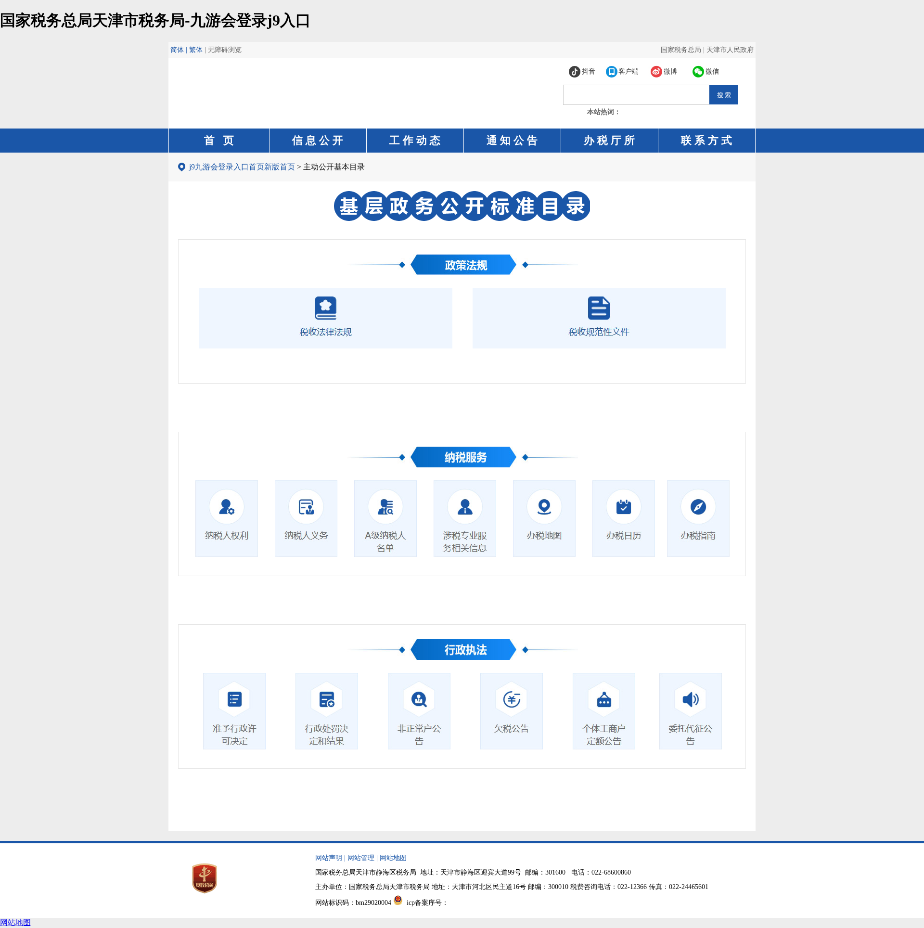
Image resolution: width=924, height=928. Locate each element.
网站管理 (360, 858)
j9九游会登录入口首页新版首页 (242, 167)
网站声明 (328, 858)
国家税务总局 (681, 49)
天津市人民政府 (730, 49)
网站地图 (393, 858)
